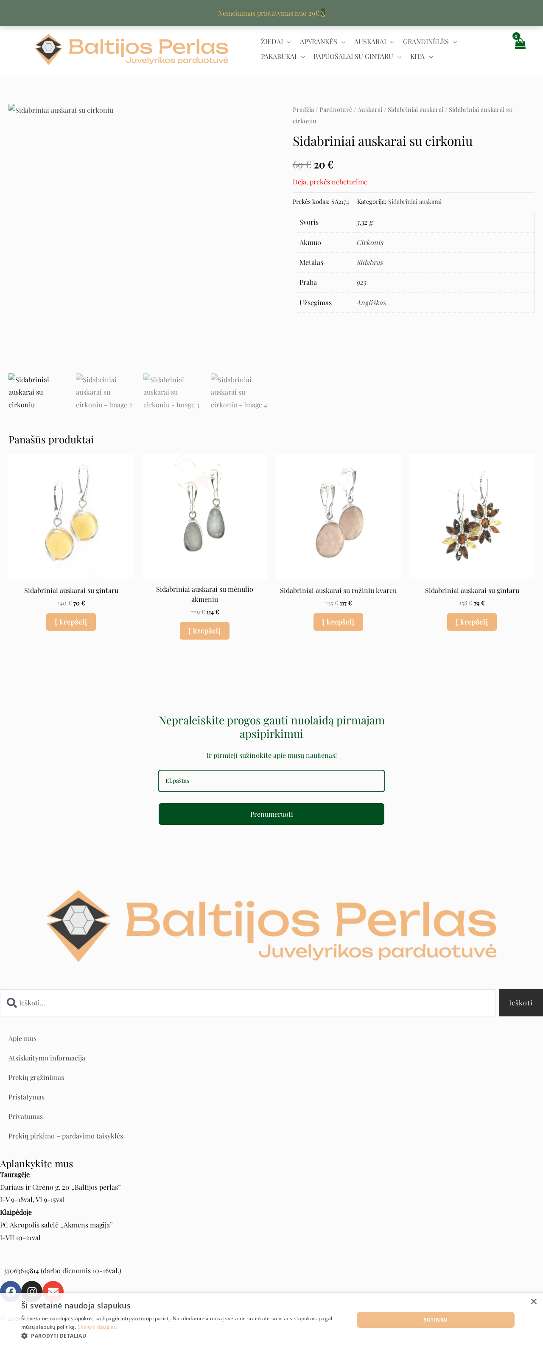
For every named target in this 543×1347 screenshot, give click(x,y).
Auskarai (370, 41)
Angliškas (371, 302)
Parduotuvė (335, 109)
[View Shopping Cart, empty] (519, 49)
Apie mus (22, 1038)
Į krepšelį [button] (71, 621)
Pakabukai (279, 56)
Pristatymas (26, 1096)
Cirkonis (369, 242)
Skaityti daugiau (97, 1326)
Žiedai (272, 41)
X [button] (323, 12)
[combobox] (247, 1002)
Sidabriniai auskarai (415, 109)
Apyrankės (318, 41)
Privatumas (25, 1116)
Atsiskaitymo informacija (46, 1057)
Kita (417, 56)
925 (361, 282)
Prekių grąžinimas (36, 1077)
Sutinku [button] (436, 1319)
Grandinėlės (426, 41)
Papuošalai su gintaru (353, 56)
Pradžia (303, 109)
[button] (182, 1336)
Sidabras (369, 262)
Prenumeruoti (271, 814)
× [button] (533, 1302)
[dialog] (271, 1320)
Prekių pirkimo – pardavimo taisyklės (65, 1135)
